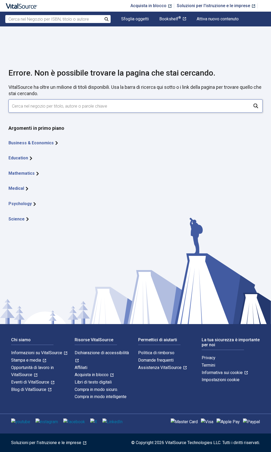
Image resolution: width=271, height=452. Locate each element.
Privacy (208, 357)
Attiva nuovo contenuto (218, 19)
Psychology (20, 203)
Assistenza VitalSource (160, 367)
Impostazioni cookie (221, 379)
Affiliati (81, 367)
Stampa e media (26, 360)
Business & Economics (31, 142)
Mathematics (22, 173)
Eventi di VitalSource (30, 382)
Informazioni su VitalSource (37, 352)
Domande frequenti (156, 360)
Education (18, 157)
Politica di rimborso (156, 352)
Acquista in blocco (149, 5)
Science (17, 219)
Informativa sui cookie (223, 372)
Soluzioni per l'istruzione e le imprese (214, 5)
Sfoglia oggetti (135, 19)
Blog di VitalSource (29, 389)
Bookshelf (170, 19)
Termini (208, 365)
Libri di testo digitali (93, 382)
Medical (16, 188)
